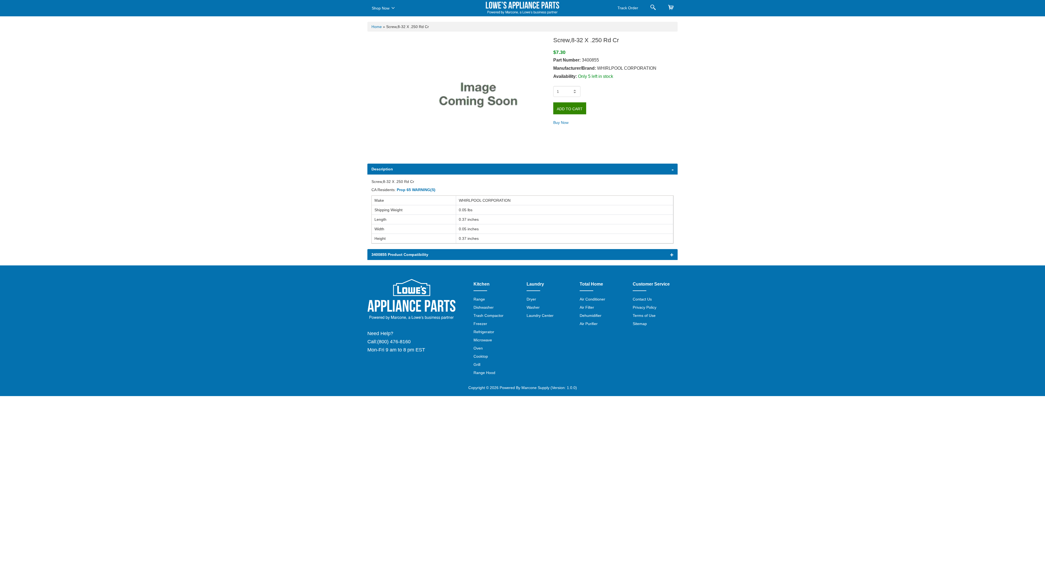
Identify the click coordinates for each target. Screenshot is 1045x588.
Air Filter (587, 307)
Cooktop (481, 356)
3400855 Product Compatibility (399, 254)
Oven (478, 348)
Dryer (531, 299)
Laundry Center (540, 315)
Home (376, 26)
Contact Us (642, 299)
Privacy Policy (644, 307)
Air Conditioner (592, 299)
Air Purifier (589, 323)
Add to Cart (570, 109)
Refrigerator (484, 332)
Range (479, 299)
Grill (477, 364)
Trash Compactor (488, 315)
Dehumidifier (590, 315)
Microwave (483, 340)
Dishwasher (484, 307)
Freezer (480, 323)
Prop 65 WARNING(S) (416, 190)
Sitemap (640, 323)
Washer (533, 307)
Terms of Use (644, 315)
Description (382, 169)
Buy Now (560, 122)
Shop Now (380, 8)
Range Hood (484, 372)
